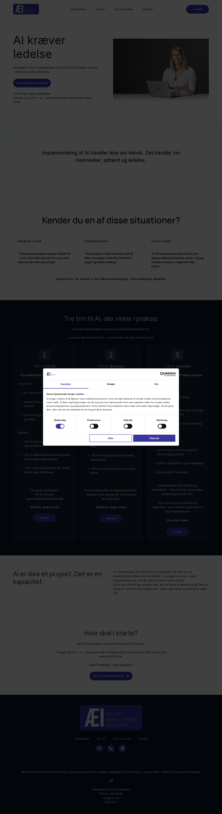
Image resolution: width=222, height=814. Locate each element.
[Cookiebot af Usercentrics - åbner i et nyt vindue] (162, 374)
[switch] (94, 426)
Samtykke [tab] (66, 384)
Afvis (110, 438)
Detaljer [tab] (111, 384)
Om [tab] (156, 384)
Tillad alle (154, 438)
